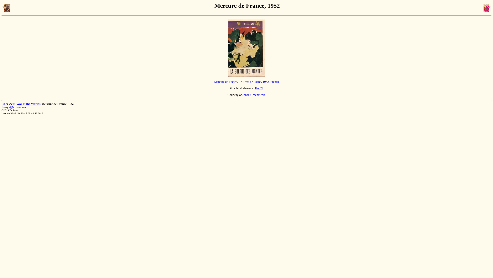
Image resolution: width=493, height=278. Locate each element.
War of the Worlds (28, 104)
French (274, 81)
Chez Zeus (8, 104)
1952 (266, 81)
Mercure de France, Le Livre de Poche (237, 81)
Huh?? (259, 88)
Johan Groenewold (254, 95)
